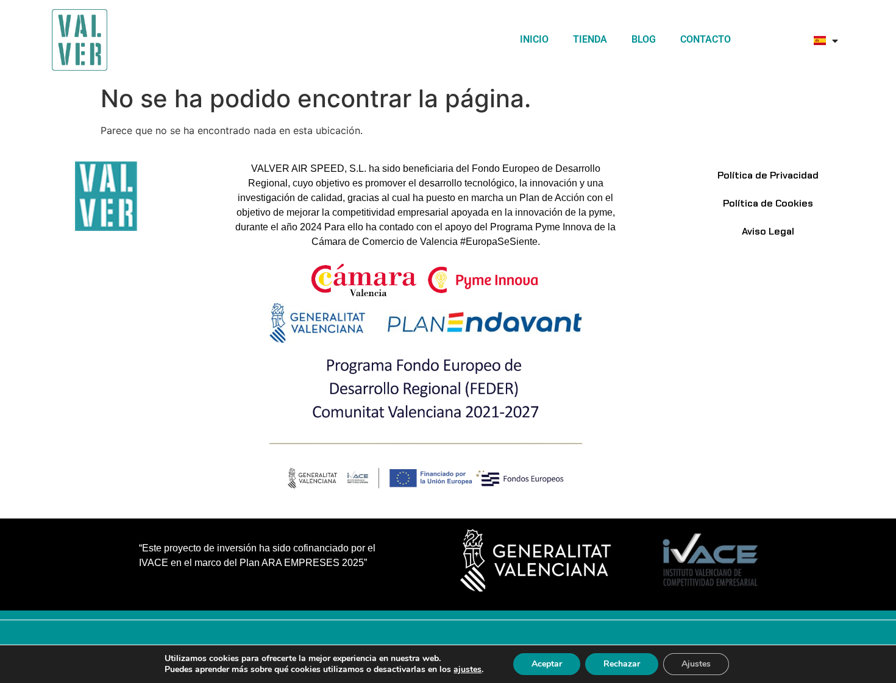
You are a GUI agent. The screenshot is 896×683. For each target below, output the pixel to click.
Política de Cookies (768, 203)
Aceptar (547, 664)
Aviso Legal (768, 231)
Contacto (705, 39)
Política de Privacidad (768, 175)
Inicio (534, 39)
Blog (643, 39)
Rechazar (621, 664)
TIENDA (590, 39)
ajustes (467, 669)
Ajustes (696, 664)
